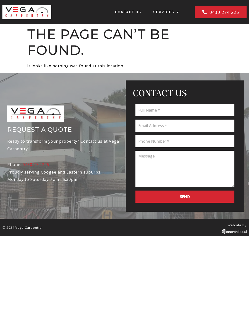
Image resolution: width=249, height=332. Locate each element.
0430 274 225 (36, 164)
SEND (185, 196)
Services (163, 12)
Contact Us (128, 12)
